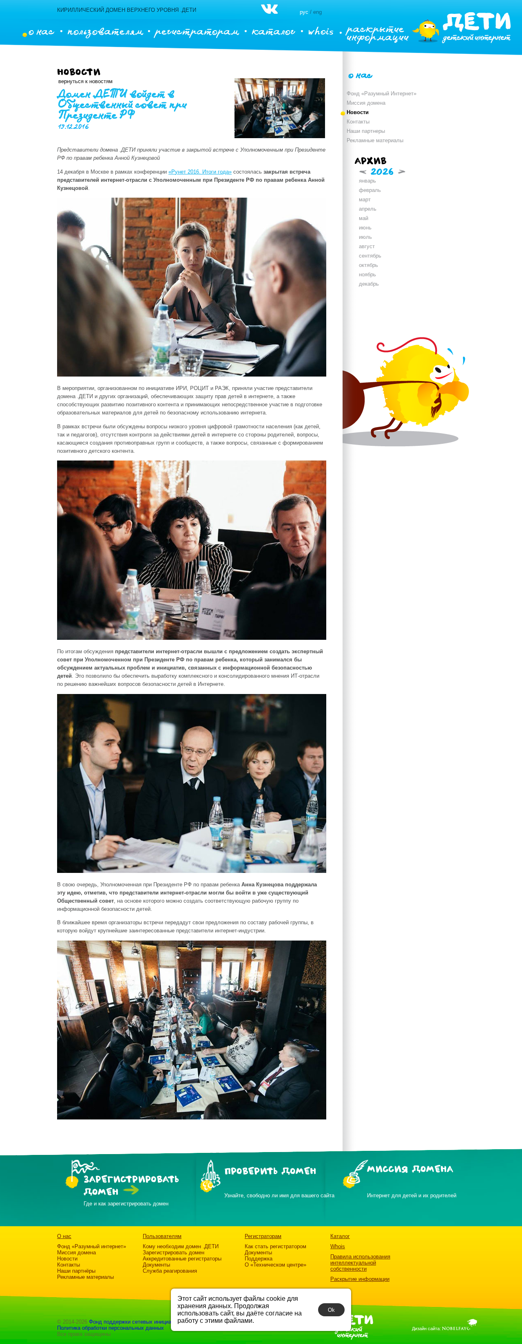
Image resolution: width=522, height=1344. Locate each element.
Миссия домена (366, 103)
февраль (370, 190)
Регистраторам (263, 1236)
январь (367, 181)
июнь (365, 228)
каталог (273, 30)
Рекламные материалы (375, 140)
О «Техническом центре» (275, 1265)
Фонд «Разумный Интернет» (381, 93)
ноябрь (367, 274)
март (365, 199)
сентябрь (370, 256)
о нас (41, 30)
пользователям (105, 30)
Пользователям (162, 1236)
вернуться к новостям (85, 81)
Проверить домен (270, 1171)
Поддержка (258, 1259)
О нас (64, 1236)
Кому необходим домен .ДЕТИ (181, 1246)
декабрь (369, 284)
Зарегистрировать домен (173, 1252)
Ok (331, 1310)
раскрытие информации (378, 32)
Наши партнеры (366, 131)
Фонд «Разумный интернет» (91, 1246)
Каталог (340, 1236)
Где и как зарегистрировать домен (126, 1204)
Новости (358, 112)
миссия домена (410, 1169)
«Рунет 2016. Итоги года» (200, 172)
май (363, 218)
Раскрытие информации (359, 1279)
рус (304, 12)
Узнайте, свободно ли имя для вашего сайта (279, 1195)
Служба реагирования (170, 1271)
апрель (367, 209)
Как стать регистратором (275, 1246)
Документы (156, 1265)
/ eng (316, 12)
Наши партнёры (76, 1271)
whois (321, 30)
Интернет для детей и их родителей (411, 1195)
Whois (337, 1246)
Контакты (358, 122)
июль (365, 237)
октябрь (368, 265)
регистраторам (197, 30)
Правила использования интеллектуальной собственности (360, 1263)
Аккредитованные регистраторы (182, 1259)
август (367, 246)
